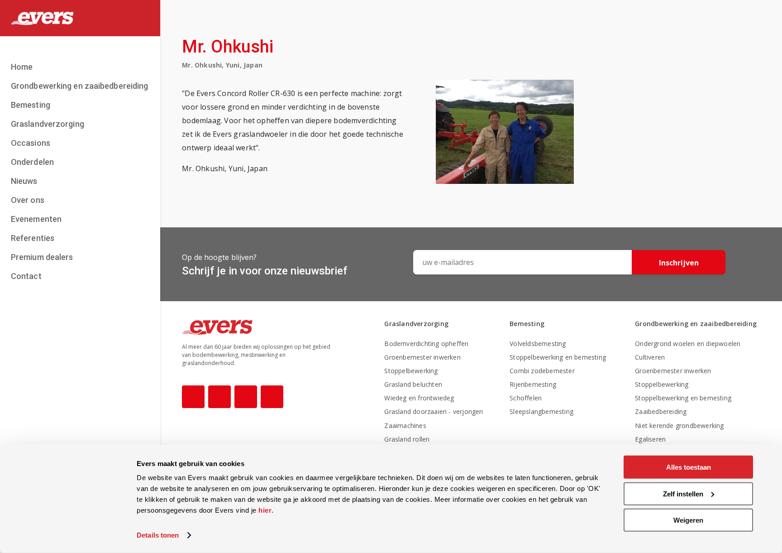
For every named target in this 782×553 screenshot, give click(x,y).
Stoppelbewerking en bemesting (558, 357)
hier (265, 510)
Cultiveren (650, 357)
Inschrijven (679, 263)
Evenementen (36, 219)
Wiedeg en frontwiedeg (419, 398)
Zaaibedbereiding (661, 411)
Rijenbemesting (533, 384)
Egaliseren (650, 439)
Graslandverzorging (47, 124)
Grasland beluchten (413, 384)
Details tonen (158, 535)
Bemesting (30, 105)
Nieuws (24, 181)
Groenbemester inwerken (422, 357)
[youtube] (245, 396)
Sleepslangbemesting (541, 411)
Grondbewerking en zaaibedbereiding (79, 86)
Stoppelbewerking (411, 370)
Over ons (27, 200)
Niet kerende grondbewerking (679, 425)
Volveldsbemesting (538, 343)
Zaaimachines (405, 425)
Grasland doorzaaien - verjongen (433, 411)
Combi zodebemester (542, 370)
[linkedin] (272, 396)
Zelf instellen (683, 493)
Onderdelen (32, 162)
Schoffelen (526, 398)
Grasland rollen (406, 439)
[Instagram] (219, 396)
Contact (26, 276)
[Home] (80, 18)
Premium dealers (42, 257)
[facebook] (193, 396)
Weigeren (688, 520)
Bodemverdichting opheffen (426, 343)
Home (22, 67)
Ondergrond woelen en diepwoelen (687, 343)
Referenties (32, 238)
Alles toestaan (688, 467)
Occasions (30, 143)
